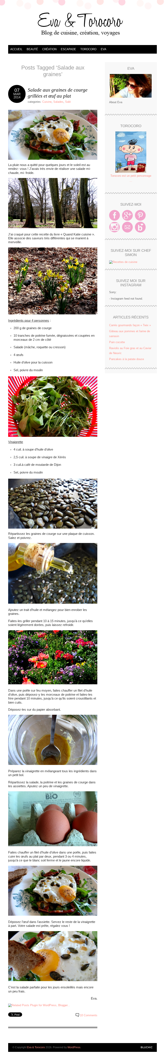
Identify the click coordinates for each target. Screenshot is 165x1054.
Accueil (16, 49)
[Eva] (131, 86)
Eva (103, 49)
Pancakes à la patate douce (126, 359)
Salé (68, 101)
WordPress (73, 1047)
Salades (58, 101)
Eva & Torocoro (82, 23)
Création (49, 49)
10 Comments (88, 1015)
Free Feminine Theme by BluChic (147, 1047)
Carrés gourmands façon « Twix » (130, 325)
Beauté (32, 49)
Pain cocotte (117, 342)
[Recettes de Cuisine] (123, 262)
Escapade (68, 49)
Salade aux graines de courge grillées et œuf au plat (57, 93)
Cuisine (47, 101)
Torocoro (88, 49)
